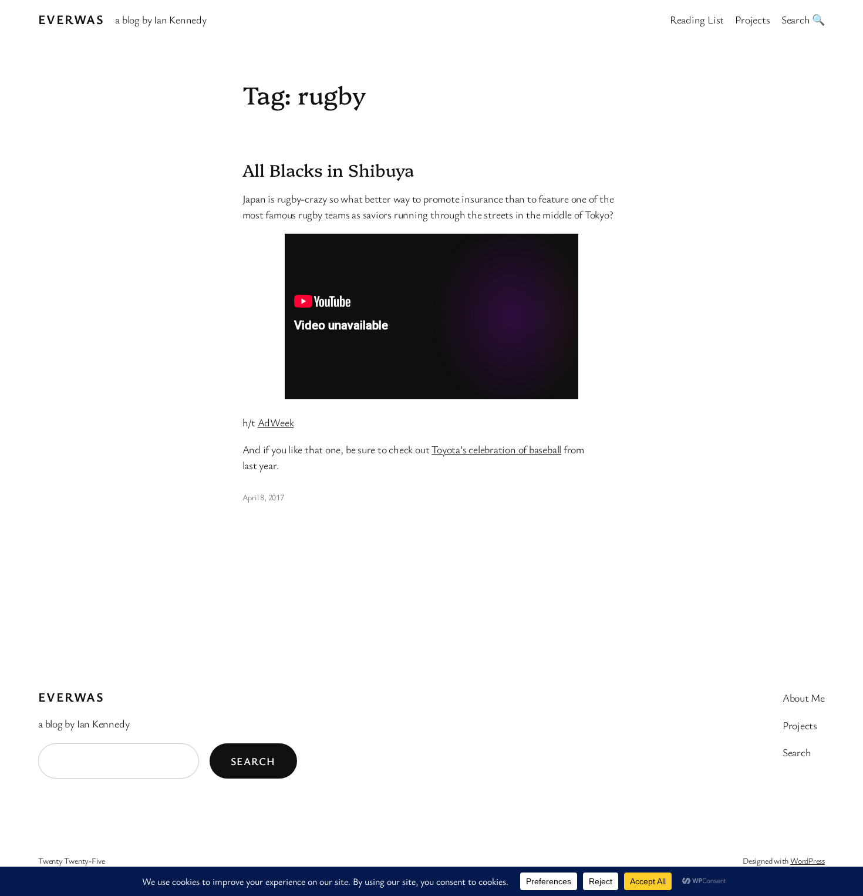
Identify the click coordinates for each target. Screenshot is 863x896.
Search (253, 761)
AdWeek (276, 422)
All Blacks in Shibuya (328, 169)
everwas (71, 19)
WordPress (807, 860)
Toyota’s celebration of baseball (496, 449)
